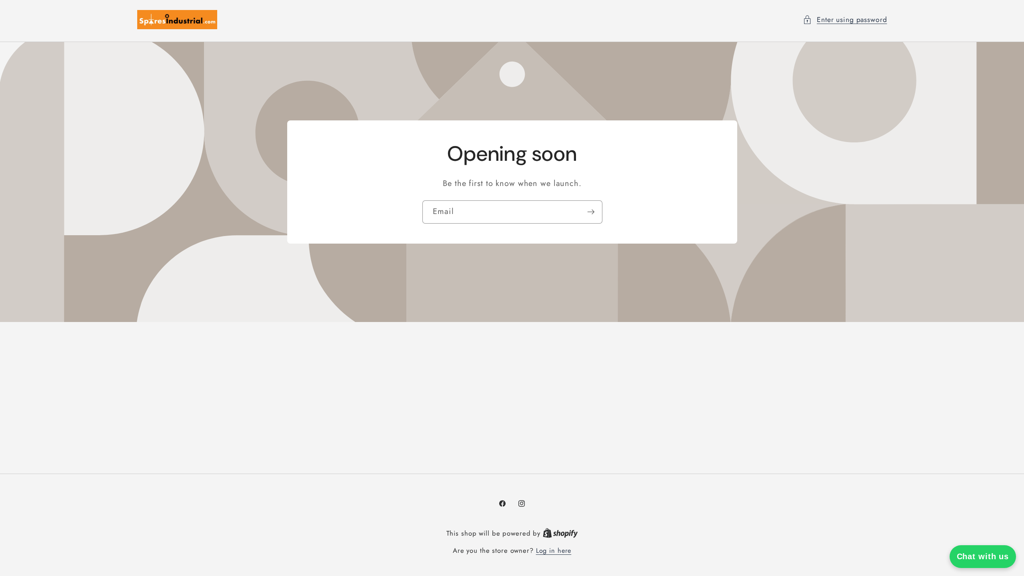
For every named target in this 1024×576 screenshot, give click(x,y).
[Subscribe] (591, 212)
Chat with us (983, 556)
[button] (845, 20)
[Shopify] (560, 533)
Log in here (554, 550)
